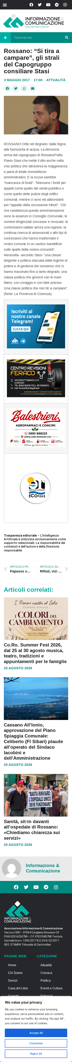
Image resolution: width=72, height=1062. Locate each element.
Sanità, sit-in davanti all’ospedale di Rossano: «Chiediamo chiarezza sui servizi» (32, 830)
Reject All (36, 1053)
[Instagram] (65, 5)
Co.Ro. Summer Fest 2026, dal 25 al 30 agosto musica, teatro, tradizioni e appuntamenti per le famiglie (35, 653)
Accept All (36, 1032)
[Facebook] (31, 5)
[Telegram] (56, 5)
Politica (46, 980)
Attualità (55, 80)
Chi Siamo (15, 972)
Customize (36, 1043)
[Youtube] (48, 5)
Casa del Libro (18, 988)
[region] (36, 1029)
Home (12, 965)
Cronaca (46, 972)
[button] (5, 5)
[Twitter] (40, 5)
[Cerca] (66, 37)
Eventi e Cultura (51, 988)
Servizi (12, 980)
